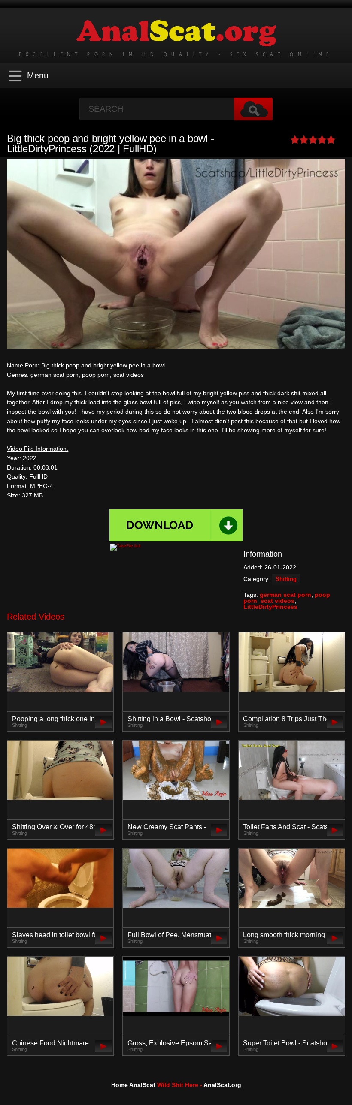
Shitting (286, 579)
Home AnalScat (133, 1084)
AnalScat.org (222, 1084)
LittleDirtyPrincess (270, 606)
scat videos (277, 600)
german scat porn (285, 594)
